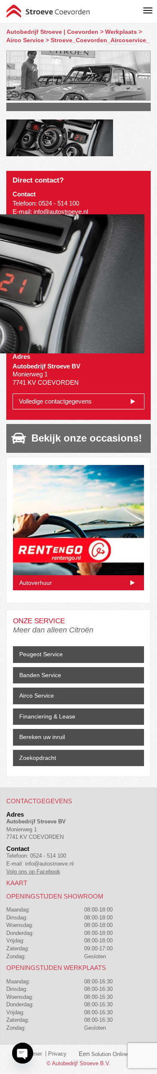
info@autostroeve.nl (60, 211)
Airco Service (36, 695)
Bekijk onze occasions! (86, 438)
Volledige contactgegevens (55, 401)
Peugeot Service (41, 654)
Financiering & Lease (47, 716)
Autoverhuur (35, 582)
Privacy (57, 1054)
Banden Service (40, 675)
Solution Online (109, 1054)
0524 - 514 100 (59, 203)
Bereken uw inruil (42, 737)
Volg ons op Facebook (33, 871)
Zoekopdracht (37, 757)
